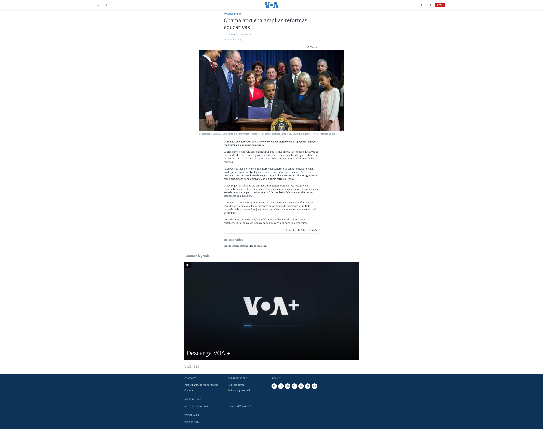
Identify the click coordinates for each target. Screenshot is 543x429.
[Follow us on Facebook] (274, 386)
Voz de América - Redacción (238, 34)
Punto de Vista (191, 422)
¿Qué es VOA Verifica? (240, 406)
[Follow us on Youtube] (287, 386)
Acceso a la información (196, 406)
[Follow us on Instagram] (314, 386)
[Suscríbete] (307, 386)
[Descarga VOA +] (271, 311)
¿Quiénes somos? (236, 385)
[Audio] (430, 5)
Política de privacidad (239, 390)
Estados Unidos (233, 14)
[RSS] (294, 386)
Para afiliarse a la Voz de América (201, 385)
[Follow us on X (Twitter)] (281, 386)
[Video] (422, 5)
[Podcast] (301, 386)
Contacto (189, 390)
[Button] (313, 47)
